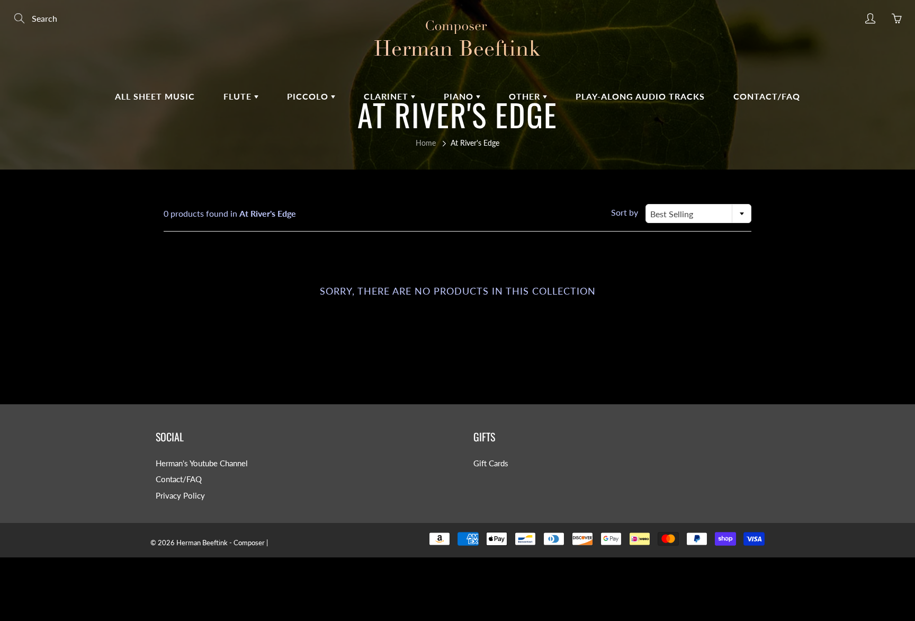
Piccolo (309, 96)
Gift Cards (490, 463)
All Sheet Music (155, 96)
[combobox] (698, 213)
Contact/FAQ (766, 96)
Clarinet (387, 96)
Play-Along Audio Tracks (640, 96)
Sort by (624, 212)
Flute (238, 96)
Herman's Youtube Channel (202, 463)
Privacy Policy (180, 495)
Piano (460, 96)
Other (526, 96)
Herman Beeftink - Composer (220, 542)
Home (426, 142)
